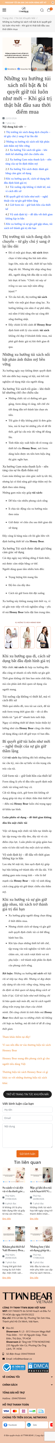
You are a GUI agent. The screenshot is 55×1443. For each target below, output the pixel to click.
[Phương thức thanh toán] (23, 1411)
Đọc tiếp (6, 1218)
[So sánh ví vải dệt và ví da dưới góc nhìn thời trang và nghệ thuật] (13, 1175)
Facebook (13, 1425)
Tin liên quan (27, 1162)
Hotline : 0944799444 (14, 1398)
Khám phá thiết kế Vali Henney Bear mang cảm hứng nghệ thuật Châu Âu (13, 1248)
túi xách (38, 973)
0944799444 (28, 1353)
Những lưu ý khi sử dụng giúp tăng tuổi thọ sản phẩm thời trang (41, 1248)
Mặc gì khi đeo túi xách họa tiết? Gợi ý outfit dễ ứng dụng (41, 1189)
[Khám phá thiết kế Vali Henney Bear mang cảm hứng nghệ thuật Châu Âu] (13, 1233)
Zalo (35, 1425)
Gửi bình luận (27, 1153)
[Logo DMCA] (38, 1367)
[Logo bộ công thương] (13, 1367)
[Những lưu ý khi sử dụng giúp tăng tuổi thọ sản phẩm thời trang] (41, 1233)
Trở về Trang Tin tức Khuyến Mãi (27, 1094)
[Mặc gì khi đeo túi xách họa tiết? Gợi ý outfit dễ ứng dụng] (41, 1175)
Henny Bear (29, 448)
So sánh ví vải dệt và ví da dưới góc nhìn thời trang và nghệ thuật (13, 1189)
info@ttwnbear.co (22, 1358)
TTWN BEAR (28, 1435)
